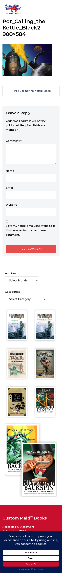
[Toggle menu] (58, 9)
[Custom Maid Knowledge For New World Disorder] (45, 402)
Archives (10, 273)
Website (11, 204)
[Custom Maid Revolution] (45, 364)
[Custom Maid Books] (12, 8)
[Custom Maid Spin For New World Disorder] (17, 325)
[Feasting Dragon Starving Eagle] (17, 402)
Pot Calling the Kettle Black (32, 90)
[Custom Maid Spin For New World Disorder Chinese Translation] (45, 325)
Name (10, 170)
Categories (12, 291)
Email (9, 187)
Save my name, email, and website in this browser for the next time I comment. (30, 230)
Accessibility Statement (18, 526)
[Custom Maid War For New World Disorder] (17, 364)
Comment (13, 140)
